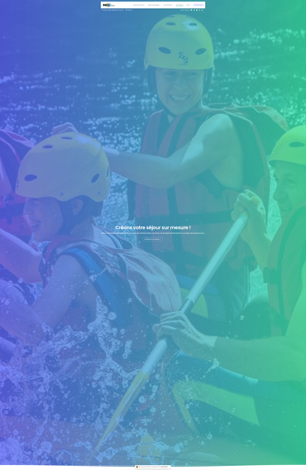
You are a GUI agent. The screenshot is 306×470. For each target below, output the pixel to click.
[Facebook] (191, 10)
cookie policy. (164, 467)
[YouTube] (196, 10)
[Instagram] (199, 10)
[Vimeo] (194, 10)
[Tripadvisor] (202, 10)
